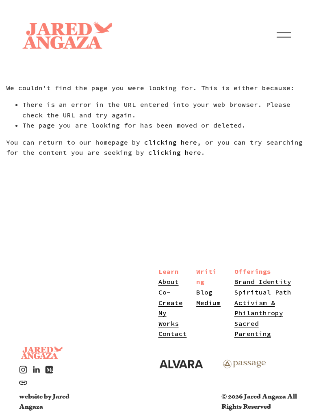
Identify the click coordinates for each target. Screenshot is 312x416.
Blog (204, 292)
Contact (172, 333)
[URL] (23, 383)
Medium (208, 303)
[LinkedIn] (36, 370)
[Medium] (49, 370)
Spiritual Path (262, 292)
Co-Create (170, 297)
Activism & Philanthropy (258, 308)
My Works (168, 318)
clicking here (170, 142)
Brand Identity (262, 281)
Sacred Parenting (252, 328)
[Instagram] (23, 370)
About (168, 281)
